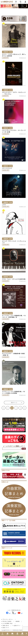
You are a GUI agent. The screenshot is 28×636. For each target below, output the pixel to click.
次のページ (14, 402)
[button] (25, 372)
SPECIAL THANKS (6, 621)
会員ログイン (17, 625)
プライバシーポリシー (7, 619)
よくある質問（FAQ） (7, 623)
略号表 (17, 621)
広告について (5, 627)
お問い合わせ (5, 625)
